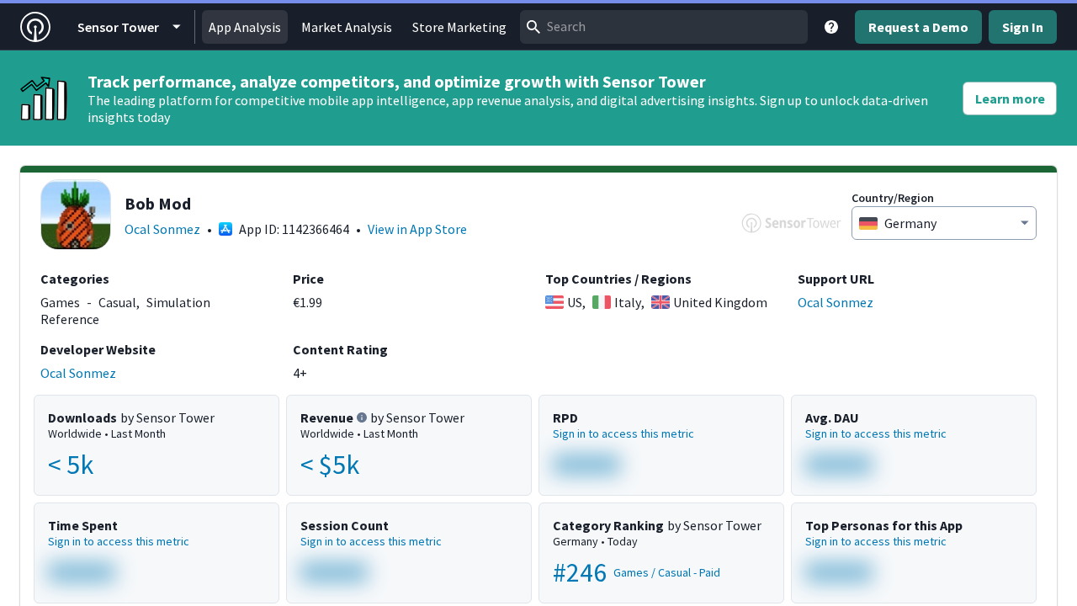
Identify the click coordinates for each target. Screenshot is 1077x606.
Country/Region (893, 197)
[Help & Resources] (831, 27)
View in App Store (417, 229)
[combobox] (664, 27)
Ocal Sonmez (162, 229)
